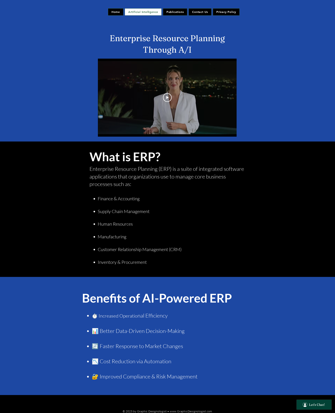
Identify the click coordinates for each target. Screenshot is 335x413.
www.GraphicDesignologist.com (191, 411)
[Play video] (167, 97)
